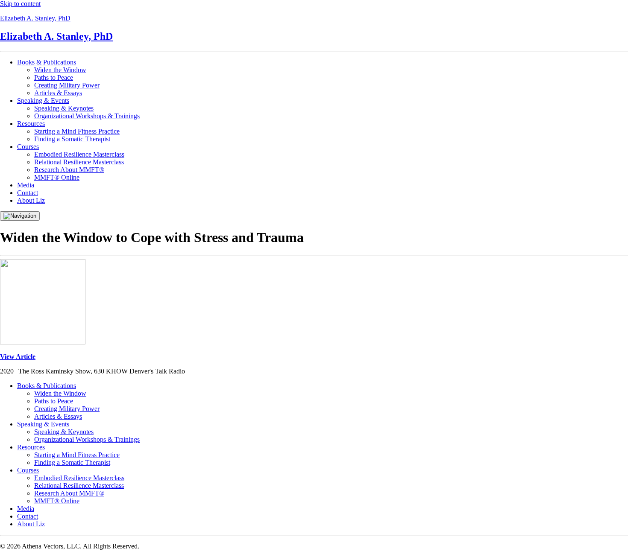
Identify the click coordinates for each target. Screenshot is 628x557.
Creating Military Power (67, 85)
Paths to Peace (53, 77)
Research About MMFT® (69, 169)
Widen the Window (60, 69)
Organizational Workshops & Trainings (87, 116)
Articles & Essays (58, 92)
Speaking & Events (43, 100)
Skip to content (20, 3)
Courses (28, 146)
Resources (31, 123)
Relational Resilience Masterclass (79, 162)
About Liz (31, 200)
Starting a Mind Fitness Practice (77, 131)
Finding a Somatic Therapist (72, 139)
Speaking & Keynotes (64, 108)
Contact (27, 192)
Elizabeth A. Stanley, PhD (35, 18)
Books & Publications (46, 62)
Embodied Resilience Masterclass (79, 154)
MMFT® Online (56, 177)
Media (25, 185)
